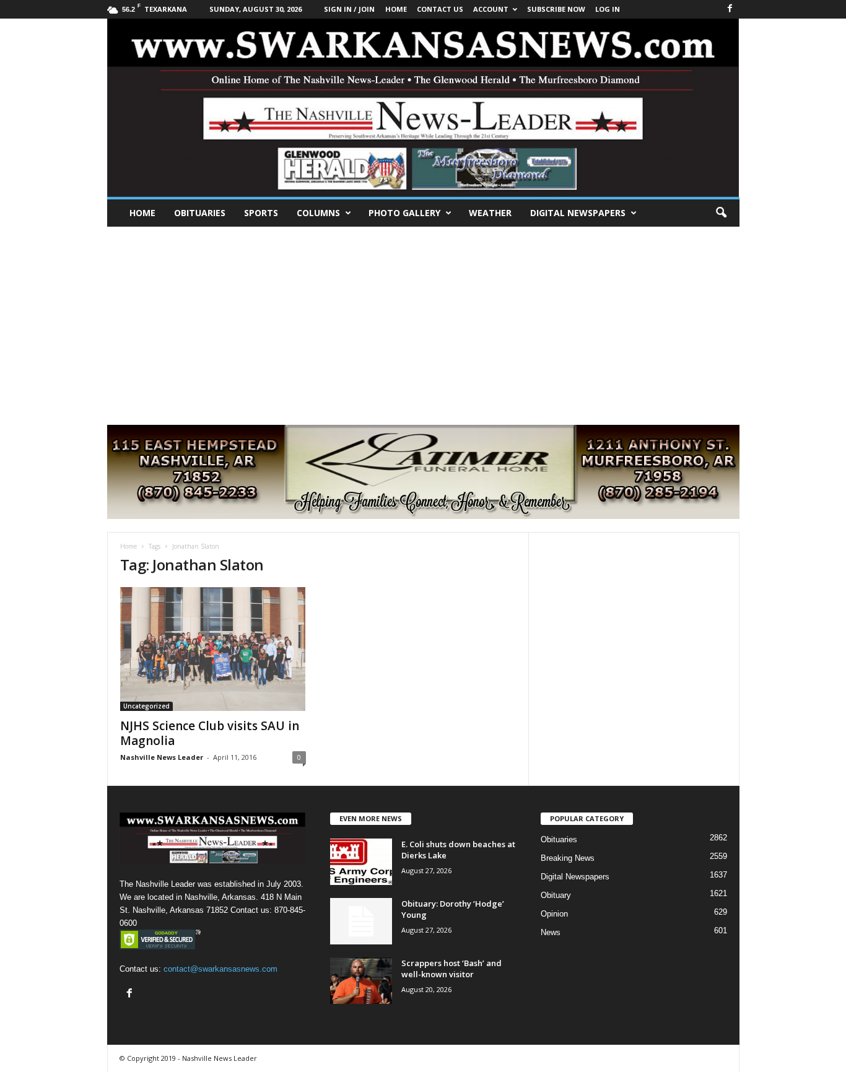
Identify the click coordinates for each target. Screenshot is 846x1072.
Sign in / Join (349, 9)
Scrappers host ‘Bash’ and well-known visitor (451, 968)
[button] (721, 213)
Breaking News (568, 858)
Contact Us (440, 9)
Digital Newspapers (578, 213)
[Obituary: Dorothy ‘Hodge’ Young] (361, 921)
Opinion (554, 913)
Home (142, 213)
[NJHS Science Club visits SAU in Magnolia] (213, 648)
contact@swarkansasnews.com (220, 969)
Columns (318, 213)
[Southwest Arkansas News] (423, 108)
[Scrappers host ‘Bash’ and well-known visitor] (361, 980)
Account (490, 9)
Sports (261, 213)
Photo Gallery (404, 213)
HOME (396, 9)
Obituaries (199, 213)
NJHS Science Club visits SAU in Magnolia (209, 733)
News (550, 932)
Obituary (556, 895)
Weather (490, 213)
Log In (607, 9)
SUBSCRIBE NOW (556, 9)
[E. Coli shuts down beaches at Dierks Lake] (361, 862)
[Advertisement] (423, 319)
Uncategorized (146, 706)
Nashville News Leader (161, 757)
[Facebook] (730, 9)
